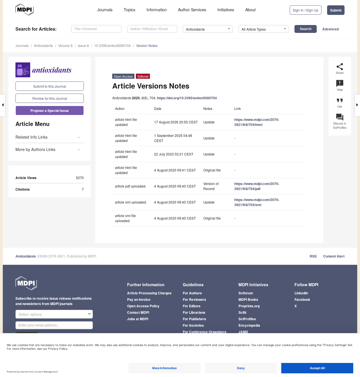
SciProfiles (247, 318)
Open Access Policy (143, 305)
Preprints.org (249, 305)
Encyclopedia (249, 325)
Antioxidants (43, 45)
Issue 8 (83, 45)
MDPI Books (248, 299)
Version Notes (147, 45)
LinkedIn (301, 292)
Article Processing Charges (149, 292)
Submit (335, 10)
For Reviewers (194, 299)
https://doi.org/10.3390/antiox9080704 (187, 97)
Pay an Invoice (138, 299)
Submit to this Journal (49, 86)
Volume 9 (65, 45)
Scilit (242, 312)
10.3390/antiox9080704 (112, 45)
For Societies (193, 325)
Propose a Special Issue (49, 110)
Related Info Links (31, 137)
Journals (104, 9)
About (250, 9)
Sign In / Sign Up (305, 10)
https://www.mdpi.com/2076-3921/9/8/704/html (256, 122)
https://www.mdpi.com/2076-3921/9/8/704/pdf (256, 186)
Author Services (192, 9)
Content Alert (334, 256)
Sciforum (245, 292)
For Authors (192, 292)
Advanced (330, 28)
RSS (313, 256)
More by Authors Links (35, 149)
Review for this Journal (49, 98)
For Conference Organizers (204, 331)
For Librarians (194, 312)
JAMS (243, 331)
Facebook (302, 299)
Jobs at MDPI (137, 318)
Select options (30, 314)
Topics (129, 9)
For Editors (192, 305)
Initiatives (225, 9)
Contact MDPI (138, 312)
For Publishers (194, 318)
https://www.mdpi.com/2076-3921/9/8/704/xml (256, 202)
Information (157, 9)
